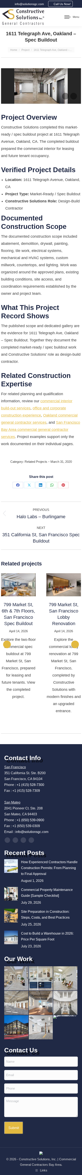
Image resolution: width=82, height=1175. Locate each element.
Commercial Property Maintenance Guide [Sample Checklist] (47, 892)
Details (24, 584)
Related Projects (36, 461)
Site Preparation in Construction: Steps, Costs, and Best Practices (45, 914)
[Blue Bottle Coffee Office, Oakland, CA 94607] (65, 1003)
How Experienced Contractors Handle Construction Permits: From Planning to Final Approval (49, 868)
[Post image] (11, 866)
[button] (7, 644)
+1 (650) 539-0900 (30, 820)
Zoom (12, 584)
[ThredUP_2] (65, 978)
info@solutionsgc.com (29, 4)
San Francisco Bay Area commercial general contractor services (40, 429)
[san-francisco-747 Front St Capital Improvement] (16, 1027)
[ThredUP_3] (16, 978)
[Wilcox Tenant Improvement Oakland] (41, 1027)
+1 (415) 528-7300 (30, 785)
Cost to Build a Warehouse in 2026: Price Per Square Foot (47, 936)
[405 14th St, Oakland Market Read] (16, 1003)
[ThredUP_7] (41, 978)
